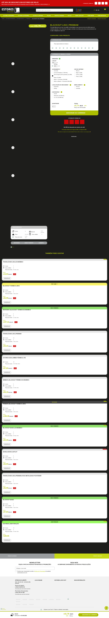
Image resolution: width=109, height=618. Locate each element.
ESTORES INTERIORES (8, 15)
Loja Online (39, 581)
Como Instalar (102, 15)
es (98, 10)
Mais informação (80, 581)
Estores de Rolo (22, 18)
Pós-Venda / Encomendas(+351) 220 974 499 (21, 592)
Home (3, 18)
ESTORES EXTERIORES (23, 15)
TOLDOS (49, 15)
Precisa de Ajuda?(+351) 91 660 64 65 (20, 587)
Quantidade (55, 104)
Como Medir (91, 15)
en (96, 10)
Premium (30, 18)
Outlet (70, 15)
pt (94, 10)
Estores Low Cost (60, 581)
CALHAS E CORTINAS (38, 15)
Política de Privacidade (40, 572)
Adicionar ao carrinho (75, 114)
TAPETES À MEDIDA (59, 15)
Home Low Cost (79, 15)
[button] (71, 10)
